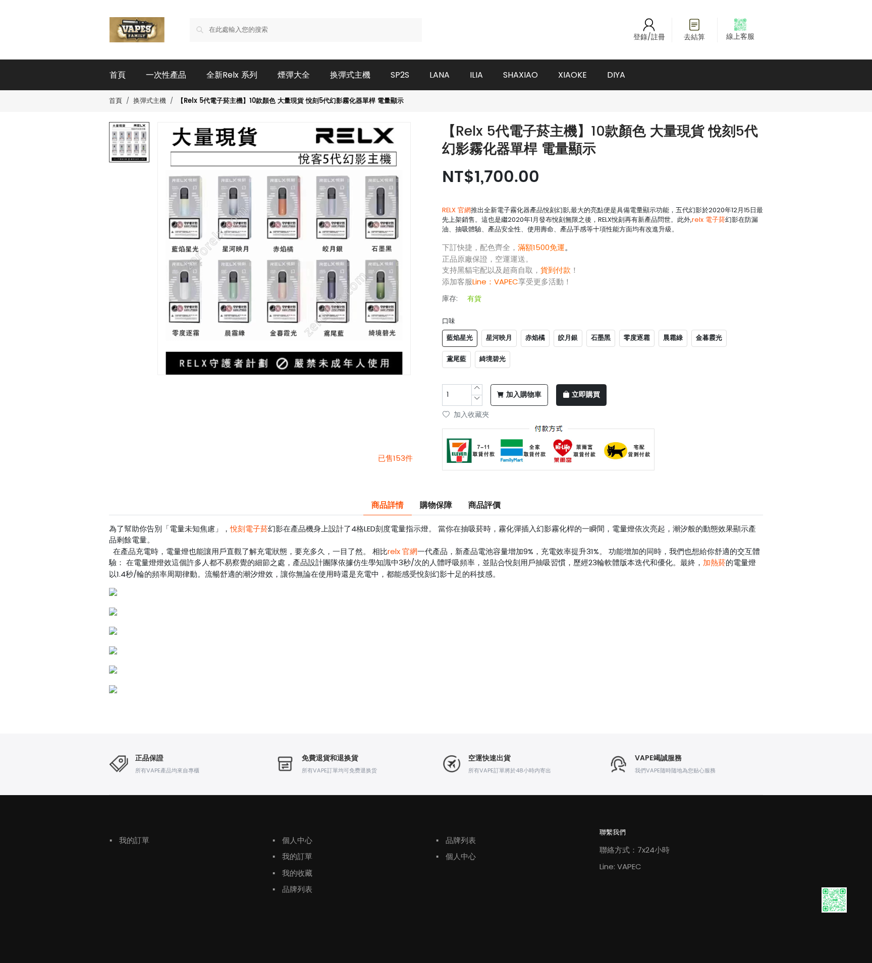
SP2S (400, 75)
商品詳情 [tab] (387, 505)
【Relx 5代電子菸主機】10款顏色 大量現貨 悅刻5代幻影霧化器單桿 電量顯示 (290, 101)
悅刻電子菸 (249, 528)
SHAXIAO (520, 75)
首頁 (118, 75)
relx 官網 (402, 551)
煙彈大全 (294, 75)
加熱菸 (714, 562)
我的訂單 (129, 840)
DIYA (616, 75)
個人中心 (292, 840)
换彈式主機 (350, 75)
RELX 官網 (456, 210)
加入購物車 (523, 394)
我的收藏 (292, 873)
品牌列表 (292, 889)
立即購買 (586, 394)
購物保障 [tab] (436, 505)
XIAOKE (572, 75)
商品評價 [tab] (484, 505)
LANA (439, 75)
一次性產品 (166, 75)
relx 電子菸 (708, 219)
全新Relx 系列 (231, 75)
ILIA (476, 75)
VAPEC (506, 281)
